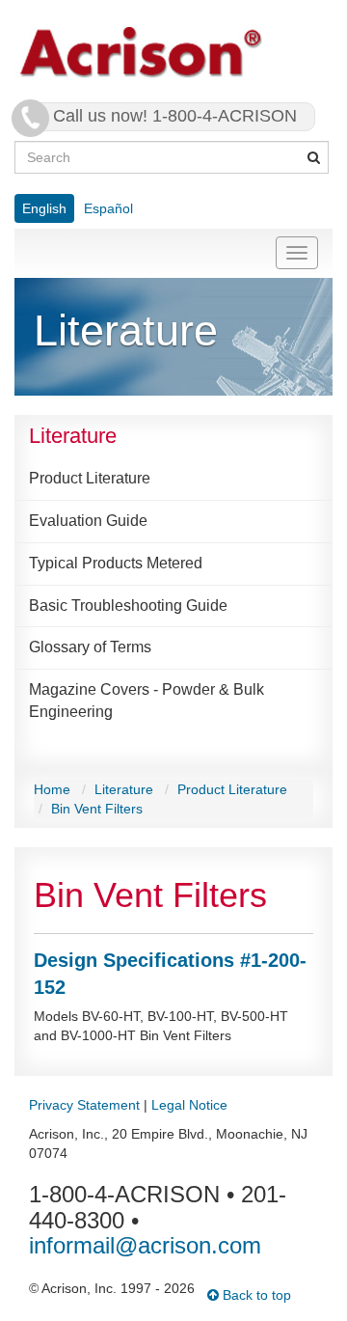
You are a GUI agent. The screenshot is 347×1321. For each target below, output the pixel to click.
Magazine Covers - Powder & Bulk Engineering (146, 700)
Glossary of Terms (90, 647)
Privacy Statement (84, 1105)
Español (108, 208)
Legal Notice (189, 1105)
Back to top (255, 1295)
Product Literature (89, 478)
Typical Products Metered (115, 563)
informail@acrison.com (145, 1245)
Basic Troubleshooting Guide (128, 605)
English (44, 208)
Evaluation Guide (88, 520)
